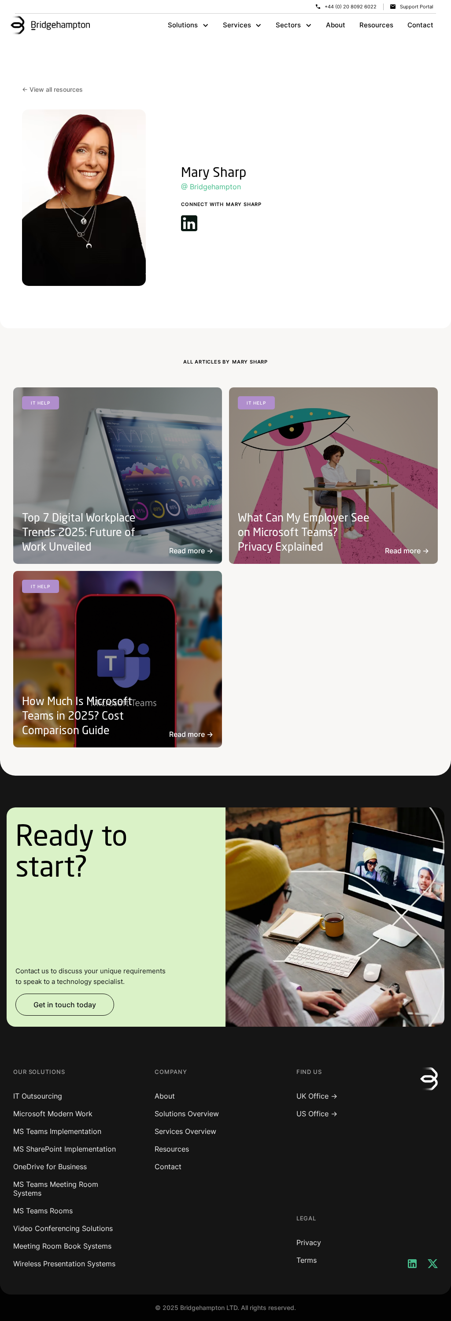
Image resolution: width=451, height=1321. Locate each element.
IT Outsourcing (37, 1096)
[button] (188, 25)
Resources (376, 25)
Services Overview (185, 1131)
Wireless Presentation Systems (64, 1263)
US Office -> (316, 1113)
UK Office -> (316, 1096)
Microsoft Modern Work (52, 1113)
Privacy (308, 1242)
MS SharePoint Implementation (64, 1149)
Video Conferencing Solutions (63, 1228)
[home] (50, 25)
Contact (420, 25)
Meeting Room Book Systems (62, 1246)
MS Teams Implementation (57, 1131)
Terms (306, 1260)
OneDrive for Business (50, 1166)
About (335, 25)
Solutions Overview (187, 1113)
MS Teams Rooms (43, 1210)
